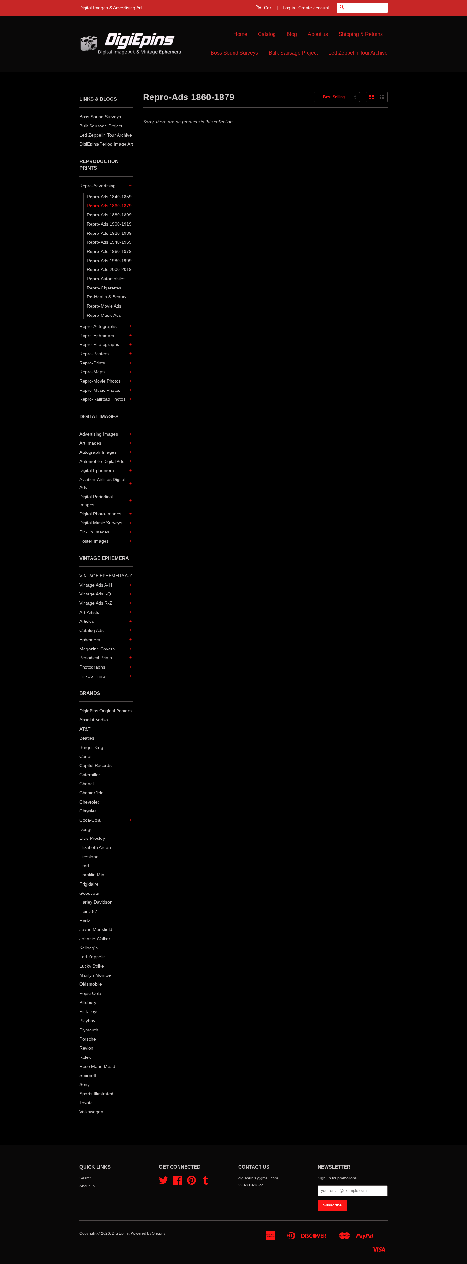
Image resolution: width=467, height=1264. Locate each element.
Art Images (90, 442)
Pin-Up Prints (92, 676)
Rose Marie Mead (97, 1066)
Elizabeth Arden (95, 847)
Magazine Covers (97, 648)
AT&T (85, 728)
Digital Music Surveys (100, 522)
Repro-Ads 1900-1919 (109, 224)
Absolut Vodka (93, 719)
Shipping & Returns (361, 34)
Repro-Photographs (99, 344)
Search (85, 1178)
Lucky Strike (91, 965)
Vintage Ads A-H (95, 585)
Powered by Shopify (148, 1233)
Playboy (87, 1020)
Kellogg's (88, 947)
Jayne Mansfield (95, 929)
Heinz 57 (88, 911)
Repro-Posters (94, 353)
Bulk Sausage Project (293, 53)
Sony (84, 1084)
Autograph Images (98, 452)
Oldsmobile (90, 984)
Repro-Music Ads (104, 315)
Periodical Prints (95, 657)
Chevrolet (89, 802)
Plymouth (88, 1029)
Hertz (84, 920)
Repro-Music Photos (99, 390)
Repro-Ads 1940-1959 (109, 242)
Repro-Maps (92, 371)
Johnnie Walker (94, 938)
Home (240, 34)
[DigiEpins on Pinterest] (191, 1182)
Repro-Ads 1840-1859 (109, 196)
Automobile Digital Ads (101, 461)
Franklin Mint (92, 874)
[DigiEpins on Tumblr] (205, 1182)
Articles (86, 621)
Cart (268, 7)
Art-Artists (89, 612)
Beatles (86, 738)
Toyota (86, 1102)
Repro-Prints (92, 362)
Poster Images (94, 541)
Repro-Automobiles (106, 278)
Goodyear (89, 893)
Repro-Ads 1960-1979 (109, 251)
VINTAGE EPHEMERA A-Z (105, 575)
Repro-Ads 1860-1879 (109, 205)
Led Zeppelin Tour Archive (358, 53)
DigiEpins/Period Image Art (106, 143)
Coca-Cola (90, 820)
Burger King (91, 747)
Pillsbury (87, 1002)
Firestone (88, 856)
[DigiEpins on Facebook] (177, 1182)
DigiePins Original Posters (105, 710)
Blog (292, 34)
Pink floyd (89, 1011)
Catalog (267, 34)
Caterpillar (89, 774)
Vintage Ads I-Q (95, 593)
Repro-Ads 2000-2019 (109, 269)
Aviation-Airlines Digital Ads (102, 483)
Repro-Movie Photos (100, 381)
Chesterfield (91, 792)
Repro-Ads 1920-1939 (109, 233)
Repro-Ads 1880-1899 (109, 214)
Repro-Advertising (97, 185)
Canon (86, 756)
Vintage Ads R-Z (95, 603)
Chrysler (87, 810)
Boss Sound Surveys (234, 53)
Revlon (86, 1047)
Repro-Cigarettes (104, 287)
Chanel (86, 783)
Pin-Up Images (94, 531)
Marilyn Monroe (95, 975)
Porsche (87, 1039)
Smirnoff (87, 1075)
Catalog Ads (91, 630)
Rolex (85, 1057)
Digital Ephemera (96, 470)
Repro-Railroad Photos (102, 399)
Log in (289, 7)
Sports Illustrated (96, 1093)
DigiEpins (120, 1233)
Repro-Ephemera (96, 335)
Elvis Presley (92, 838)
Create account (313, 7)
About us (318, 34)
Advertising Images (98, 434)
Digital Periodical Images (96, 500)
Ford (84, 865)
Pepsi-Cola (90, 993)
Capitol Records (95, 765)
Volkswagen (91, 1111)
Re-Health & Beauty (106, 296)
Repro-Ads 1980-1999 (109, 260)
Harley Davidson (95, 902)
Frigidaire (88, 884)
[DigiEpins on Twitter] (163, 1182)
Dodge (86, 829)
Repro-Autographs (98, 326)
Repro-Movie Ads (104, 306)
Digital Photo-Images (100, 513)
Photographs (92, 666)
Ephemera (89, 639)
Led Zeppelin (92, 956)
